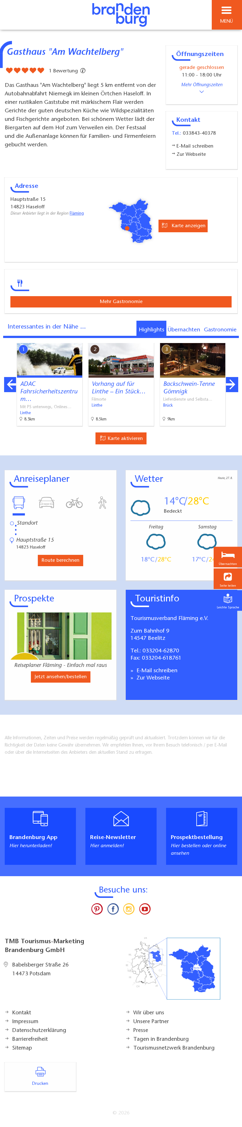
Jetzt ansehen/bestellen (61, 676)
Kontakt (21, 1013)
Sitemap (22, 1048)
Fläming (77, 214)
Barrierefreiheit (30, 1039)
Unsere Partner (151, 1022)
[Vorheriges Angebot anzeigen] (10, 384)
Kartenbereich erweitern (202, 338)
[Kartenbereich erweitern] (233, 339)
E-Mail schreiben (156, 671)
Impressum (25, 1022)
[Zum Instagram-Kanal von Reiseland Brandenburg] (129, 910)
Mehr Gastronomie (121, 301)
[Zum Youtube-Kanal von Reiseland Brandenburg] (145, 910)
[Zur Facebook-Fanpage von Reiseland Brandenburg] (113, 910)
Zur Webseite (152, 678)
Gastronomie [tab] (220, 330)
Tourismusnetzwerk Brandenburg (174, 1048)
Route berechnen (60, 560)
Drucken (40, 1084)
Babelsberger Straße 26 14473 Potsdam (40, 969)
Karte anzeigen (187, 225)
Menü (226, 21)
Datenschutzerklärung (39, 1031)
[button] (228, 578)
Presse (140, 1031)
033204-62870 (160, 651)
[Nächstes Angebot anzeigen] (232, 384)
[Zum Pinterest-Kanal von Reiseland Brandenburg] (97, 910)
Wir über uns (148, 1013)
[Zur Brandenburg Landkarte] (173, 971)
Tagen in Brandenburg (161, 1039)
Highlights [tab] (151, 330)
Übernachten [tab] (184, 330)
